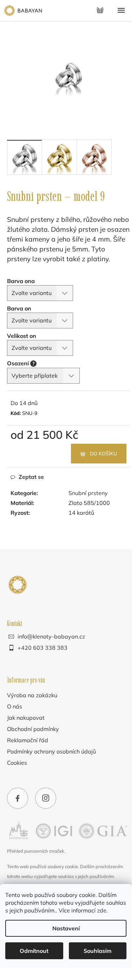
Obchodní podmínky (33, 728)
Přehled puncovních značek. (36, 851)
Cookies (17, 762)
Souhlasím (97, 950)
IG (45, 799)
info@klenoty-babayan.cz (51, 636)
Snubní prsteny (88, 492)
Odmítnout (34, 950)
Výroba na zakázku (32, 695)
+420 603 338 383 (42, 647)
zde (101, 910)
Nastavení (66, 928)
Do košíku (103, 453)
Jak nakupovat (26, 717)
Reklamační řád (27, 740)
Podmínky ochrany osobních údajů (51, 751)
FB (17, 799)
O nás (14, 706)
